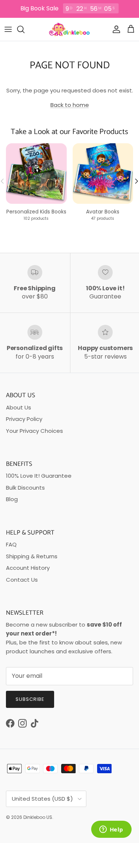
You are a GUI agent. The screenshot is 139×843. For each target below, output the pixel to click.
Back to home (69, 105)
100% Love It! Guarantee (39, 476)
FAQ (11, 544)
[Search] (24, 29)
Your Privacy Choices (34, 431)
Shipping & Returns (31, 556)
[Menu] (8, 29)
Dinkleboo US (37, 817)
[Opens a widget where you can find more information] (111, 830)
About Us (18, 407)
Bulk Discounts (25, 487)
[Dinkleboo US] (69, 29)
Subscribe (30, 699)
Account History (28, 568)
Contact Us (22, 580)
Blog (12, 499)
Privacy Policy (24, 419)
